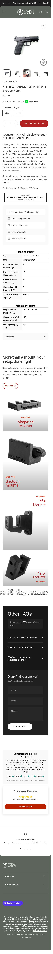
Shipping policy (40, 934)
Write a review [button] (25, 807)
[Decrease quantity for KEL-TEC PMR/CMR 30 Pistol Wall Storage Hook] (5, 123)
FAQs (25, 622)
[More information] (12, 267)
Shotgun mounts (13, 483)
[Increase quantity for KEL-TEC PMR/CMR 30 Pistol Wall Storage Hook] (15, 123)
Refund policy (10, 934)
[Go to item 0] (7, 73)
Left (18, 113)
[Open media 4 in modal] (43, 26)
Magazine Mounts (25, 424)
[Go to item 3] (37, 73)
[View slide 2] (24, 848)
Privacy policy (20, 934)
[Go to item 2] (27, 73)
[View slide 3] (27, 848)
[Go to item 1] (17, 73)
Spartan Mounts (10, 81)
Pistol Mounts (39, 575)
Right (7, 113)
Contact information (25, 937)
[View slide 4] (30, 848)
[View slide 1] (21, 848)
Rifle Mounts (39, 503)
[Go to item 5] (47, 73)
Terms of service (29, 934)
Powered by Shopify (40, 931)
